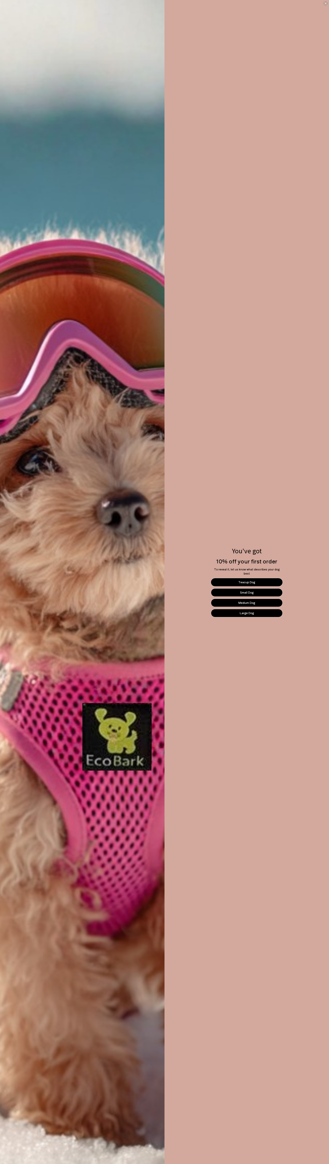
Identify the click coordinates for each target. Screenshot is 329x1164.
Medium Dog (246, 603)
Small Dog (247, 592)
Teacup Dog (246, 582)
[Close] (326, 3)
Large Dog (247, 613)
